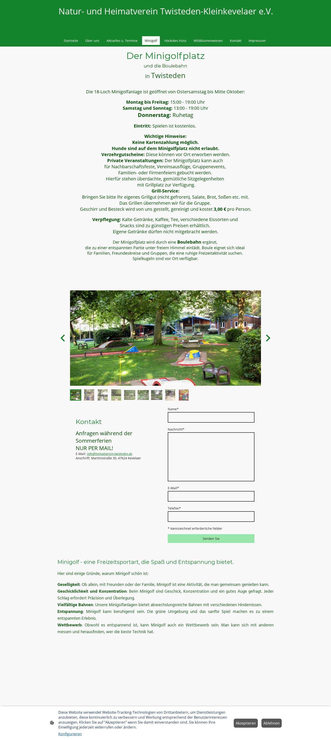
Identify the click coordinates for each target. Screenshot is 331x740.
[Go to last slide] (63, 338)
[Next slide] (267, 338)
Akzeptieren (246, 723)
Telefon (174, 508)
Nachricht (176, 429)
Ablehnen (271, 723)
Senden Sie (211, 538)
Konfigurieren (70, 733)
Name (173, 409)
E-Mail (173, 488)
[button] (75, 395)
